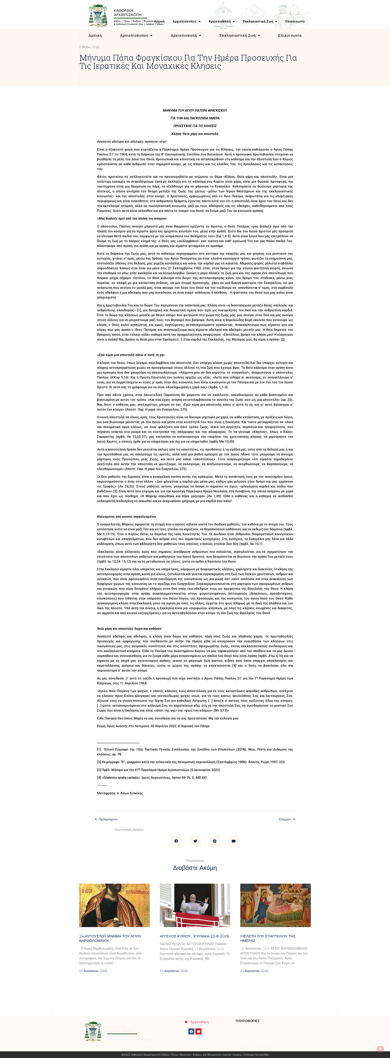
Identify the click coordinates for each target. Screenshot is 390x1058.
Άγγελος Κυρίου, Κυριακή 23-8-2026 (194, 936)
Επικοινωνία (290, 35)
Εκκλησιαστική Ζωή (237, 35)
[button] (176, 841)
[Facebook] (191, 1031)
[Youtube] (198, 1031)
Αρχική (95, 35)
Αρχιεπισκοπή (184, 35)
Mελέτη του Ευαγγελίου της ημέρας (268, 938)
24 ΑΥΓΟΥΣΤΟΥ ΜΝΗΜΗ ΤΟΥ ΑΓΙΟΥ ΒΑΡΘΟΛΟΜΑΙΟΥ (110, 938)
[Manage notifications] (380, 1049)
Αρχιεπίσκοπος (134, 35)
